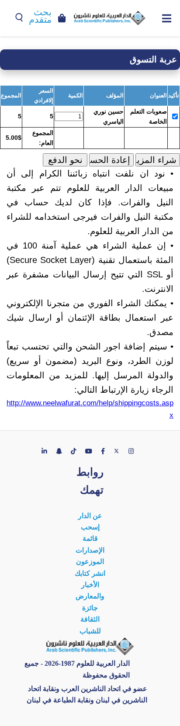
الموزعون (90, 561)
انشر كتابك (90, 573)
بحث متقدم (40, 16)
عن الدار (90, 515)
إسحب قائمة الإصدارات (90, 538)
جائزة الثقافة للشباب (90, 619)
